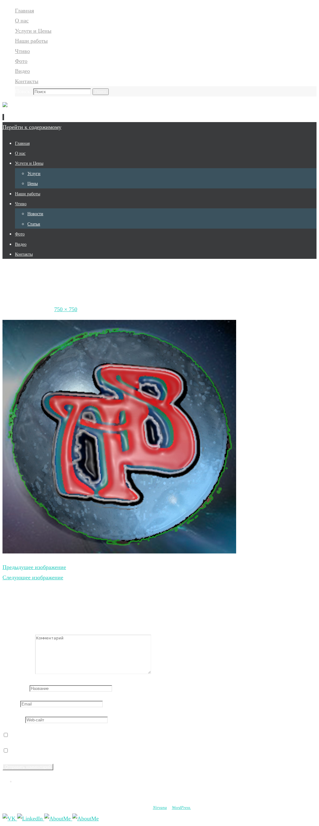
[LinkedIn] (30, 818)
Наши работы (31, 41)
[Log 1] (119, 551)
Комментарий (18, 672)
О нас (22, 20)
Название (15, 688)
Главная (24, 10)
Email (10, 703)
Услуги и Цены (33, 31)
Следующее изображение (32, 577)
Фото (21, 61)
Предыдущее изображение (34, 567)
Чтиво (22, 51)
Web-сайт (13, 719)
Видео (22, 71)
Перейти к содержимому (31, 127)
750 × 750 (65, 309)
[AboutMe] (58, 818)
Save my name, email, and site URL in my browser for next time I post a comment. (103, 735)
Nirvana (160, 807)
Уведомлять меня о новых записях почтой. (61, 751)
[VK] (9, 818)
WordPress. (181, 807)
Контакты (26, 81)
